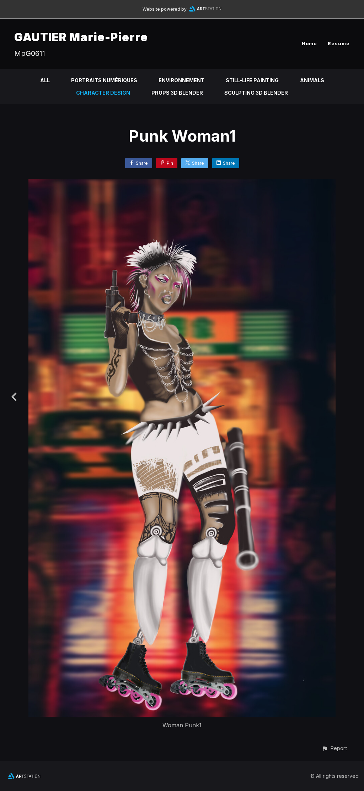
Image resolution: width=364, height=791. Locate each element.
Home (309, 43)
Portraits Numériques (104, 80)
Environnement (181, 80)
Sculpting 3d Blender (256, 93)
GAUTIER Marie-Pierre (81, 37)
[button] (334, 748)
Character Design (103, 93)
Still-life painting (252, 80)
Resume (339, 43)
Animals (312, 80)
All (45, 80)
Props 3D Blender (177, 93)
